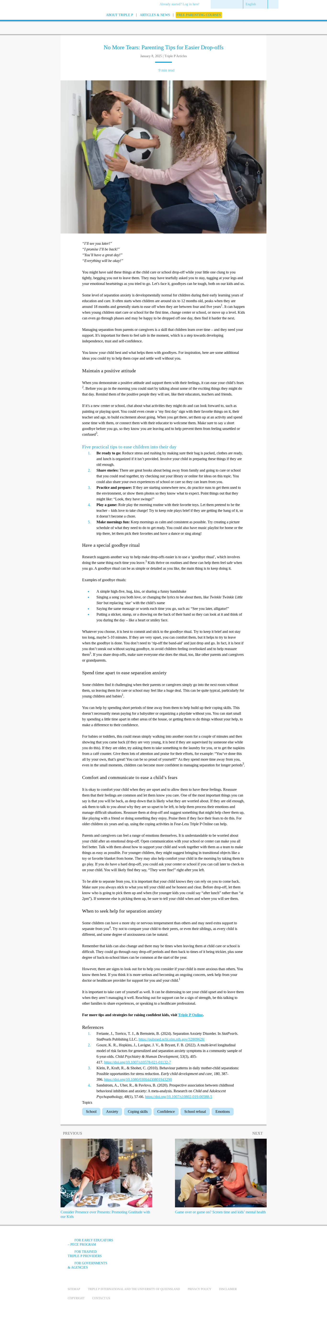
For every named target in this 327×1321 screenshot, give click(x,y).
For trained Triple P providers (85, 1254)
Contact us (101, 1298)
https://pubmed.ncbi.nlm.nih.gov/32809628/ (172, 1039)
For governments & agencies (87, 1265)
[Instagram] (233, 1244)
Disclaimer (228, 1289)
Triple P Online (190, 1015)
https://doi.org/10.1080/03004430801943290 (138, 1079)
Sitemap (74, 1289)
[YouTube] (220, 1244)
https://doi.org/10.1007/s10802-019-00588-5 (178, 1097)
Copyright (76, 1298)
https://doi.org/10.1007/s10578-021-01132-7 (137, 1062)
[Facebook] (207, 1244)
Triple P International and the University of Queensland (134, 1289)
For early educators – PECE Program (90, 1242)
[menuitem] (181, 4)
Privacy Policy (199, 1289)
